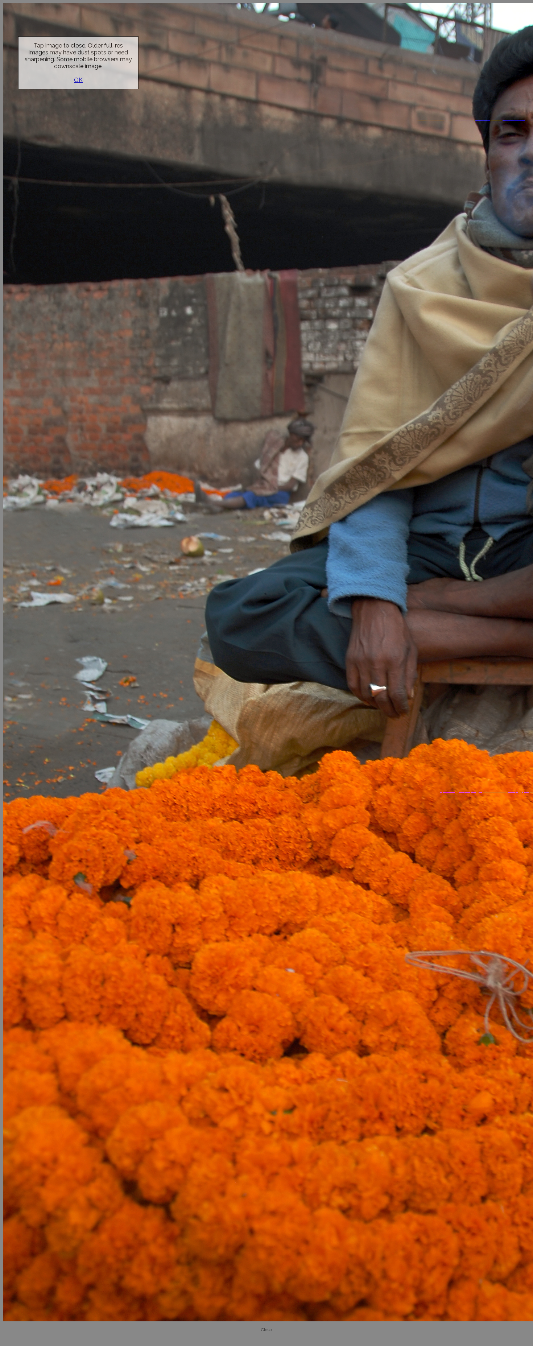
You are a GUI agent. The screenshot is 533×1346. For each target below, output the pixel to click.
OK (78, 80)
